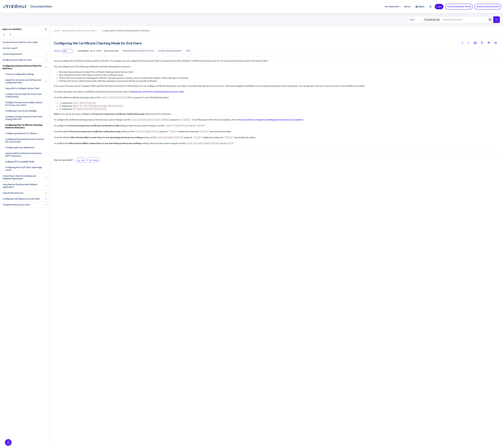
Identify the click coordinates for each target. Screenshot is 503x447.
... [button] (99, 30)
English (421, 6)
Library (407, 6)
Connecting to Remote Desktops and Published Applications (19, 177)
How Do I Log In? (10, 48)
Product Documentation (170, 50)
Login (439, 6)
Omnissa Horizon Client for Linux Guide (20, 42)
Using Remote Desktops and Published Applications (20, 185)
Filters (412, 19)
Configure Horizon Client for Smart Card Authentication (23, 95)
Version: (57, 51)
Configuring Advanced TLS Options (21, 133)
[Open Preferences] (8, 442)
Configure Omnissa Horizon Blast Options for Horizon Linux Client (23, 103)
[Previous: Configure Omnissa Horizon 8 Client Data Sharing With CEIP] (462, 43)
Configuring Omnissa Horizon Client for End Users (22, 67)
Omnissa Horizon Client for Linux (138, 50)
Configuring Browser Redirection (19, 147)
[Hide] (46, 29)
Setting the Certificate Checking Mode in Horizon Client (157, 91)
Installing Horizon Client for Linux (17, 60)
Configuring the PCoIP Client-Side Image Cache (23, 168)
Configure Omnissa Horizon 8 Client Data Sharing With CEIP (23, 117)
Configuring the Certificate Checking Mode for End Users (23, 126)
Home (56, 30)
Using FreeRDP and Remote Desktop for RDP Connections (23, 154)
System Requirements (12, 54)
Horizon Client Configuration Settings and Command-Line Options (271, 119)
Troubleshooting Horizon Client (16, 204)
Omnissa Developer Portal (459, 6)
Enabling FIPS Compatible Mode (19, 161)
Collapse (10, 34)
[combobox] (455, 19)
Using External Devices (13, 193)
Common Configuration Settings (19, 74)
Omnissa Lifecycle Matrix (487, 6)
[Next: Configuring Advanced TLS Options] (468, 43)
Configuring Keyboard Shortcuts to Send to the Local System (24, 140)
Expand (4, 34)
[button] (430, 6)
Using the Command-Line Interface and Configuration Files (23, 81)
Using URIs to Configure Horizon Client (22, 88)
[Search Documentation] (496, 19)
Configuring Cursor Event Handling (20, 110)
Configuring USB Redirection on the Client (21, 198)
